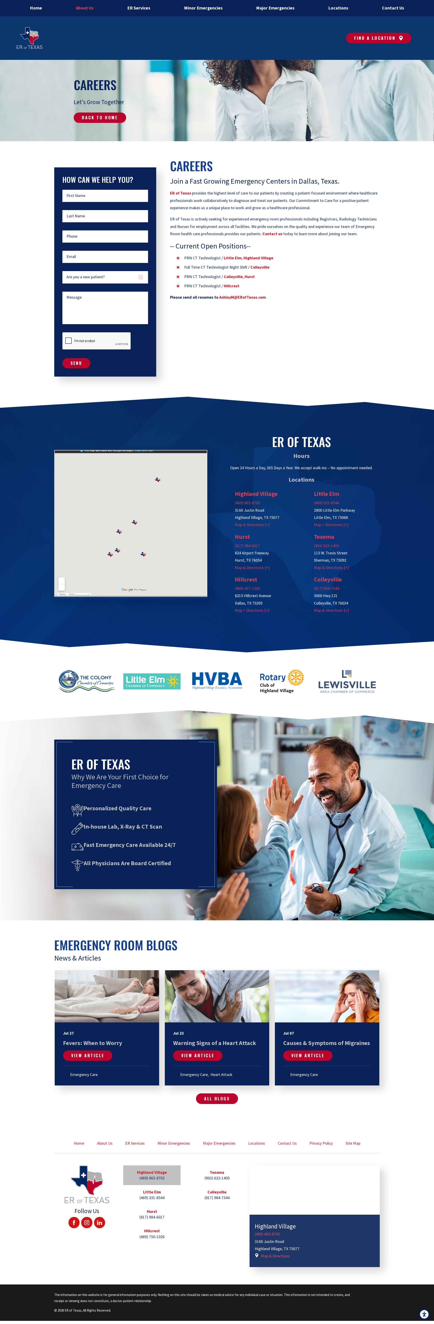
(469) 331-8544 (326, 502)
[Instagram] (86, 1222)
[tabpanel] (315, 1216)
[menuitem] (36, 8)
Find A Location (374, 38)
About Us (105, 1143)
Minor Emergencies (174, 1143)
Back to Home (100, 117)
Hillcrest (246, 579)
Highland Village (256, 493)
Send (76, 363)
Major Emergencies (219, 1143)
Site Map (353, 1143)
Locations (256, 1143)
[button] (424, 1314)
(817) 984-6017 (247, 545)
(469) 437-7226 (247, 588)
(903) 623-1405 (326, 545)
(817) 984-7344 (326, 588)
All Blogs (217, 1098)
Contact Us (287, 1143)
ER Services (135, 1143)
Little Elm (326, 493)
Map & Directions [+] (252, 524)
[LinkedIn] (99, 1222)
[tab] (151, 1175)
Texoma (324, 536)
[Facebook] (74, 1222)
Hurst (242, 536)
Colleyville (328, 579)
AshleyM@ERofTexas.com (242, 297)
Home (79, 1143)
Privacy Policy (321, 1143)
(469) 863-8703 (247, 502)
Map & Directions (275, 1255)
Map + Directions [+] (331, 524)
